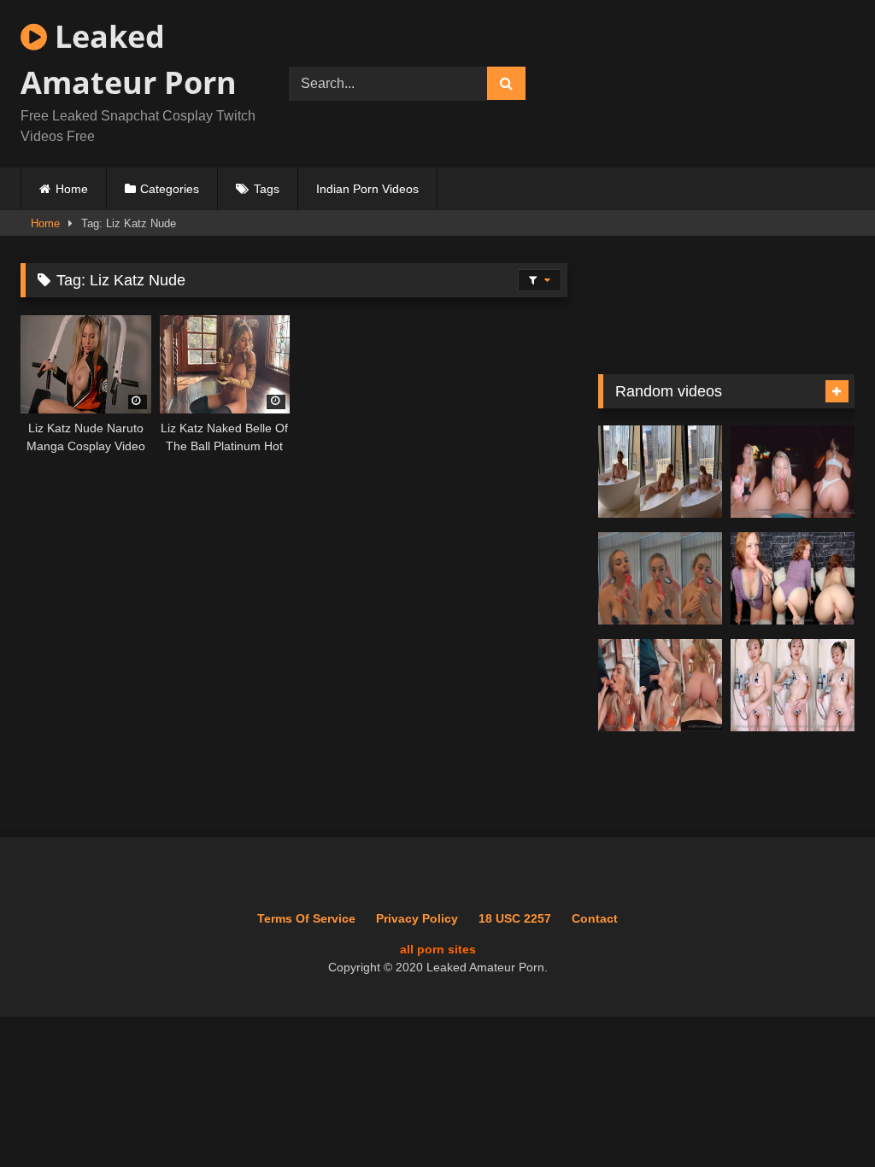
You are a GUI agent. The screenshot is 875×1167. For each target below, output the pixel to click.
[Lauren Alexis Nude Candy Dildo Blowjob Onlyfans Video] (660, 578)
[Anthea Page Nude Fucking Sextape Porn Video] (660, 685)
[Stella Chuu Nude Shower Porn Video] (792, 685)
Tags (266, 189)
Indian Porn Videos (367, 189)
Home (72, 189)
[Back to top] (822, 1116)
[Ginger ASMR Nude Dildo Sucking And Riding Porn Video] (792, 578)
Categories (169, 189)
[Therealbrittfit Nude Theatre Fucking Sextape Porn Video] (792, 472)
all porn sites (438, 949)
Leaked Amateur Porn (129, 59)
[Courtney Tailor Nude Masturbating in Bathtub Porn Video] (660, 472)
